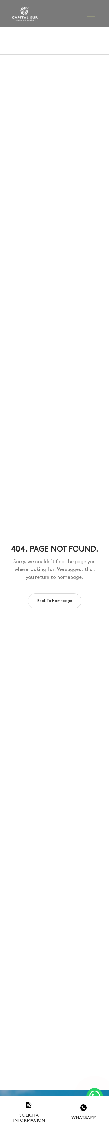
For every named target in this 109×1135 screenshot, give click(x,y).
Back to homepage (54, 600)
